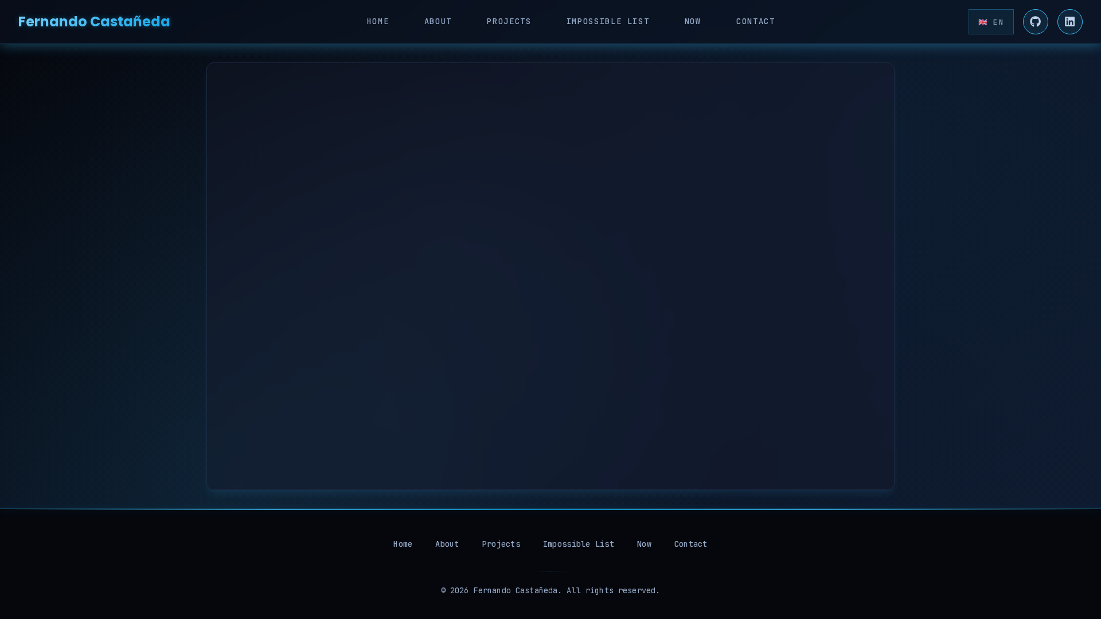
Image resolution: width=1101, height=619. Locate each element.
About (438, 21)
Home (378, 21)
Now (693, 21)
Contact (755, 21)
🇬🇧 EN (991, 22)
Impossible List (608, 21)
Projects (509, 21)
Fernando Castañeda (94, 21)
